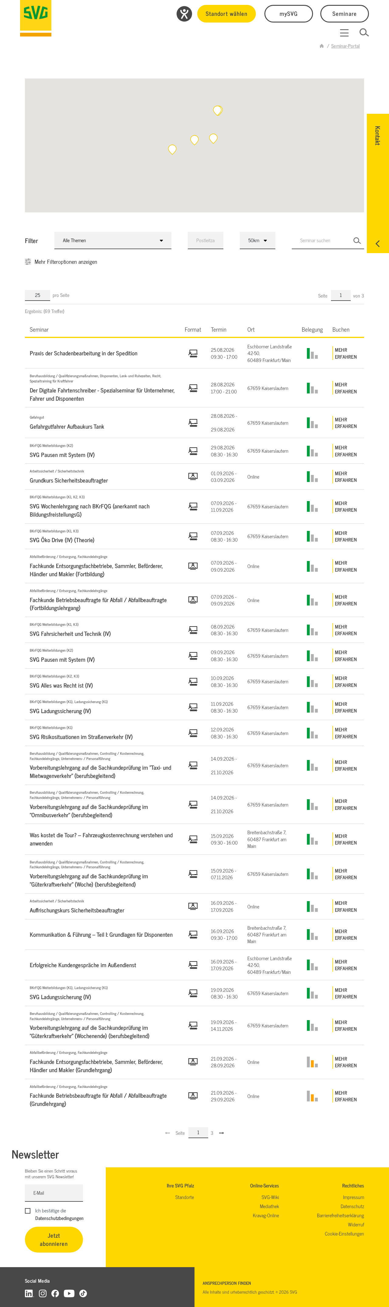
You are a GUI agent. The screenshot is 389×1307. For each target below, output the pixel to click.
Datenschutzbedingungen (59, 1218)
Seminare (344, 13)
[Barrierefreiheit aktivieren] (184, 14)
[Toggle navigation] (344, 33)
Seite (323, 295)
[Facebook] (55, 1293)
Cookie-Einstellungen (344, 1233)
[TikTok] (83, 1293)
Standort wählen (226, 13)
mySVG (289, 13)
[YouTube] (69, 1293)
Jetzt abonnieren (54, 1239)
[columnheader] (102, 329)
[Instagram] (42, 1293)
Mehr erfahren (346, 353)
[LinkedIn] (29, 1293)
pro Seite (61, 294)
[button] (217, 110)
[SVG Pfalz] (35, 18)
